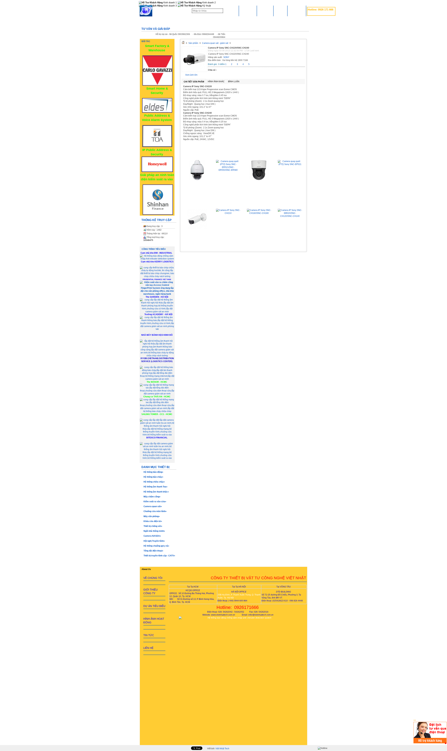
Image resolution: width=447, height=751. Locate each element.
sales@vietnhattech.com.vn (320, 13)
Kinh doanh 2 (209, 2)
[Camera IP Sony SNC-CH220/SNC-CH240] (194, 71)
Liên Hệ (280, 10)
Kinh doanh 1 (170, 2)
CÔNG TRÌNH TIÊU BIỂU (154, 249)
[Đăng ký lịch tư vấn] (430, 742)
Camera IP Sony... (197, 204)
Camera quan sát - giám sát (215, 43)
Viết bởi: (218, 748)
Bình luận (233, 81)
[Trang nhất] (183, 43)
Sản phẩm (193, 43)
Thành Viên (297, 10)
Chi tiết (197, 187)
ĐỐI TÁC (146, 41)
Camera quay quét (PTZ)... (197, 155)
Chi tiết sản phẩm (194, 81)
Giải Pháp (265, 10)
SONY (226, 57)
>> (414, 720)
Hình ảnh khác (216, 81)
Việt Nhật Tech (222, 748)
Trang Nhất (248, 10)
